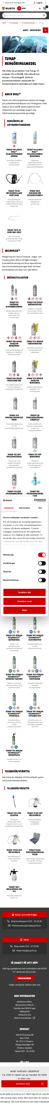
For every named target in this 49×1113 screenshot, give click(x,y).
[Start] (8, 8)
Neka (24, 610)
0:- (43, 8)
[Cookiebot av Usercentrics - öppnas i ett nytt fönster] (34, 500)
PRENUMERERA (24, 978)
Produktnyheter (28, 23)
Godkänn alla (24, 592)
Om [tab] (40, 508)
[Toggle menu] (46, 3)
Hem (4, 23)
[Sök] (44, 15)
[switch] (42, 563)
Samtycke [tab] (9, 508)
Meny (24, 8)
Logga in (39, 3)
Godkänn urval (24, 601)
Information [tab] (24, 508)
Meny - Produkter (32, 30)
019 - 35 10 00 (27, 1051)
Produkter (14, 23)
